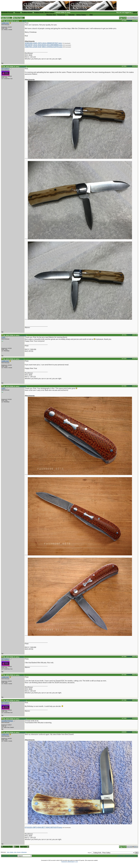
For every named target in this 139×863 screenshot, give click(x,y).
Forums (17, 12)
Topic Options (5, 18)
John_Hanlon (10, 852)
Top (2, 63)
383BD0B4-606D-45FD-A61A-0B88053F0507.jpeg (43, 43)
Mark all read (13, 856)
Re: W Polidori (23, 335)
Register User (51, 14)
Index (17, 846)
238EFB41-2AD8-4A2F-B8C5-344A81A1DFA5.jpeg (43, 47)
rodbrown (5, 23)
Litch (3, 337)
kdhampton (24, 852)
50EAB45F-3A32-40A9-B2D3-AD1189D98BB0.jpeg (43, 45)
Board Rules (5, 856)
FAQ (91, 14)
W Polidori (5, 69)
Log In (135, 12)
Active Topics (81, 14)
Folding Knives (27, 12)
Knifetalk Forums (7, 12)
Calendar (71, 14)
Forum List (61, 14)
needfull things (7, 721)
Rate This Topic (18, 18)
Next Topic (23, 846)
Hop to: (89, 852)
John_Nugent (17, 852)
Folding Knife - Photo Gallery (44, 12)
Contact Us (120, 856)
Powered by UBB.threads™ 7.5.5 (69, 861)
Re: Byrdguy (23, 732)
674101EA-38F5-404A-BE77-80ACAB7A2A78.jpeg (43, 827)
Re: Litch (24, 21)
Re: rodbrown (23, 66)
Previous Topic (8, 846)
